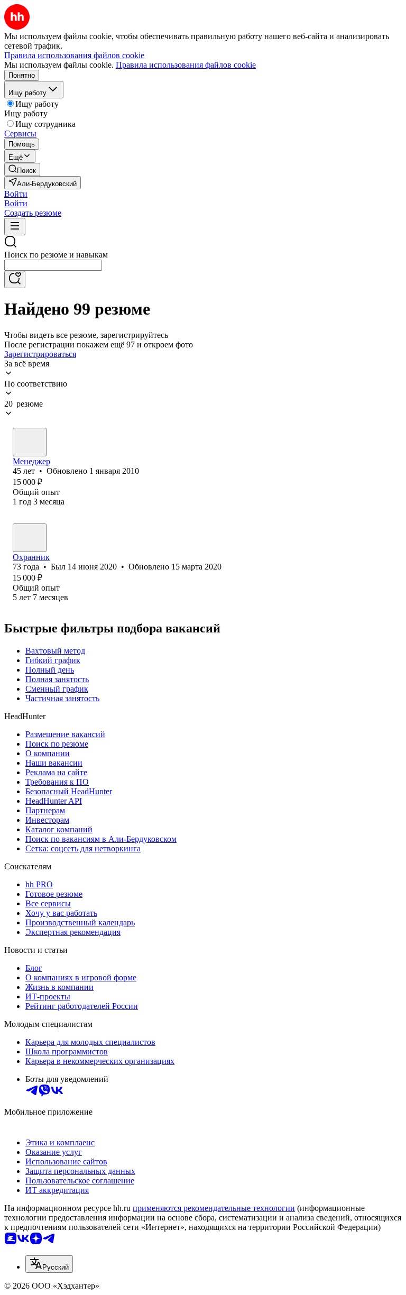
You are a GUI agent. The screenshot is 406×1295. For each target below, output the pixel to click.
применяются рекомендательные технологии (214, 1208)
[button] (15, 193)
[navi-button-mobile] (14, 226)
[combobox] (53, 265)
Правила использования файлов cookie (186, 64)
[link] (22, 169)
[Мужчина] (30, 442)
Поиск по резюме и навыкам (56, 254)
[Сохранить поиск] (14, 279)
